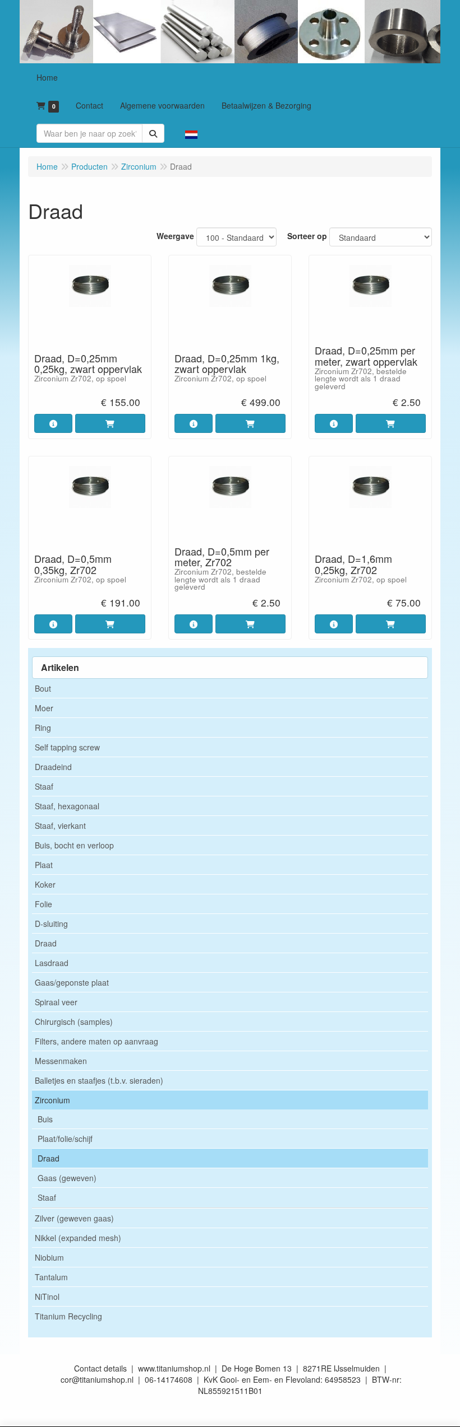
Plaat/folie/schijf (65, 1138)
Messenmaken (61, 1060)
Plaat (44, 864)
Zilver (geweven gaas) (74, 1218)
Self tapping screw (67, 747)
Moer (44, 708)
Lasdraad (51, 962)
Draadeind (53, 766)
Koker (45, 884)
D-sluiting (51, 923)
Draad (46, 943)
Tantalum (51, 1277)
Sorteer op (307, 235)
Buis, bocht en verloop (74, 845)
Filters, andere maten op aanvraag (96, 1041)
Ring (43, 727)
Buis (45, 1119)
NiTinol (47, 1296)
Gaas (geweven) (67, 1177)
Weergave (175, 235)
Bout (43, 688)
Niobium (49, 1257)
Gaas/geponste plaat (72, 982)
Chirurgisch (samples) (74, 1021)
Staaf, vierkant (60, 825)
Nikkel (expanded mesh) (78, 1237)
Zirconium (52, 1100)
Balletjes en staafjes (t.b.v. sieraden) (99, 1080)
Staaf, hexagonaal (67, 806)
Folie (43, 904)
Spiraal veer (56, 1002)
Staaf (44, 786)
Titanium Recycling (68, 1316)
